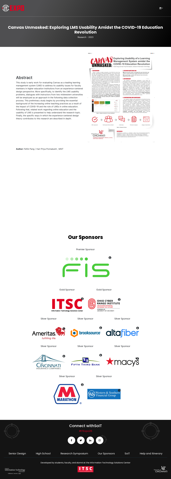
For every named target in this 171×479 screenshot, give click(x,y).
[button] (121, 97)
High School (43, 453)
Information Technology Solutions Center (110, 462)
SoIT (127, 453)
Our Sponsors (106, 453)
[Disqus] (85, 189)
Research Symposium (74, 453)
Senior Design (17, 453)
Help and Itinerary (151, 453)
